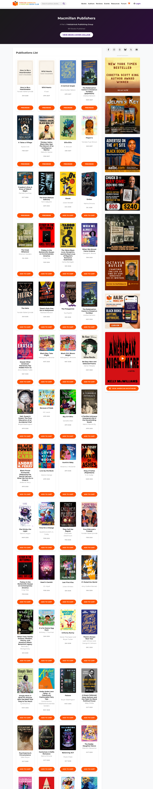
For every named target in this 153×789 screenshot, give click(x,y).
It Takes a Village (25, 142)
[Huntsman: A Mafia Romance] (47, 737)
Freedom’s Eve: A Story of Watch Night (25, 189)
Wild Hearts (46, 87)
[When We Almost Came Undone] (89, 235)
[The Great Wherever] (25, 235)
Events (107, 4)
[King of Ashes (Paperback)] (89, 456)
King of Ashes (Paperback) (89, 472)
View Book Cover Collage (76, 35)
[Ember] (89, 185)
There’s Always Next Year (89, 638)
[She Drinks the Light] (25, 515)
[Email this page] (136, 49)
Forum (123, 4)
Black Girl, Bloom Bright (68, 354)
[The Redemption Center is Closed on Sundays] (89, 295)
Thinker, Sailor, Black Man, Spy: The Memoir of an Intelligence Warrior (47, 146)
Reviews (99, 4)
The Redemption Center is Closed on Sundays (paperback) (89, 91)
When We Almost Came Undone (89, 250)
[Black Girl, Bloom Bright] (68, 343)
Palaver (68, 695)
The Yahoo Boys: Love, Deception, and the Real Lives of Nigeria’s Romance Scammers (68, 255)
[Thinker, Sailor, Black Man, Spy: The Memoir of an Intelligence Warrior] (47, 128)
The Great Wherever (25, 251)
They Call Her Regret (68, 530)
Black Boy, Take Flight (46, 354)
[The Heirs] (25, 294)
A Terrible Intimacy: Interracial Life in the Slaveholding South (89, 419)
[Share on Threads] (120, 49)
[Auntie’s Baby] (68, 452)
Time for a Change (46, 528)
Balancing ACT (68, 753)
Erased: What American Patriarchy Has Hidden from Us (25, 365)
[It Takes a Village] (25, 128)
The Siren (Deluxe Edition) (47, 198)
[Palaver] (68, 681)
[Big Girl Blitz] (68, 402)
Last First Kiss (68, 582)
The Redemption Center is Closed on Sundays (89, 311)
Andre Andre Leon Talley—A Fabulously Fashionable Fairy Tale (46, 695)
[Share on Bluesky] (125, 49)
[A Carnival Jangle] (68, 72)
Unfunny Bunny (68, 633)
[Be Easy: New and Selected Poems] (89, 347)
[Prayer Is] (89, 125)
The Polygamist (68, 309)
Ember (89, 199)
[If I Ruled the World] (89, 568)
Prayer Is (89, 138)
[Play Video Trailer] (122, 358)
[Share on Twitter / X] (131, 49)
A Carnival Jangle (68, 86)
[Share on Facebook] (108, 49)
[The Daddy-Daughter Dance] (89, 734)
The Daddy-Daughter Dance (89, 745)
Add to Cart (68, 215)
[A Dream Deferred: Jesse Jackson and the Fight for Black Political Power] (89, 681)
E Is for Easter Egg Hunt (46, 629)
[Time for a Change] (47, 514)
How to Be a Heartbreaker (25, 88)
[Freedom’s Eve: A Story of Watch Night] (25, 179)
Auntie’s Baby (67, 462)
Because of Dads (46, 408)
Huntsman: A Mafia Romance (46, 753)
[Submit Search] (63, 4)
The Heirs (25, 308)
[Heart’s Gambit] (47, 568)
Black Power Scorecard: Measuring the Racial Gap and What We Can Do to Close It (25, 475)
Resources (115, 4)
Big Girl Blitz (68, 417)
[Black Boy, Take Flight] (47, 343)
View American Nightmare (124, 388)
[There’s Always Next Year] (89, 622)
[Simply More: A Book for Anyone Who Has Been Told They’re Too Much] (25, 681)
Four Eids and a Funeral (89, 530)
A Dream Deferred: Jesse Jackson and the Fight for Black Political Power (89, 698)
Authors (91, 4)
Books (83, 4)
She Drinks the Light (25, 530)
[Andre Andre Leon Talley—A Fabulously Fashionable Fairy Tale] (47, 679)
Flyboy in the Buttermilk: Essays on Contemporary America (46, 253)
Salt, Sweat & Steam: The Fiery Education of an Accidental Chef (25, 419)
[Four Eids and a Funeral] (89, 515)
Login (138, 4)
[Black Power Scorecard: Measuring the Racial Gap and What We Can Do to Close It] (25, 456)
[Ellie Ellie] (68, 128)
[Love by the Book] (47, 456)
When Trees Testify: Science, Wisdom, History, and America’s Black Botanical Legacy (25, 640)
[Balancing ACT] (68, 738)
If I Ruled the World (89, 582)
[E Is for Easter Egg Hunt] (47, 618)
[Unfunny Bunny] (68, 620)
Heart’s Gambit (46, 582)
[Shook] (68, 184)
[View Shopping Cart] (129, 3)
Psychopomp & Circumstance (25, 754)
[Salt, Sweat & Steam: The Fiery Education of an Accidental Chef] (25, 402)
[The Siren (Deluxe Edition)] (47, 184)
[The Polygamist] (68, 294)
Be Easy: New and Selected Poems (89, 362)
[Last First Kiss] (68, 568)
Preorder (25, 108)
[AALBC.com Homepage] (25, 3)
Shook (68, 198)
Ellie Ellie (68, 142)
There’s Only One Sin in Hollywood (46, 309)
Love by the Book (47, 471)
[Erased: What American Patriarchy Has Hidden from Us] (25, 347)
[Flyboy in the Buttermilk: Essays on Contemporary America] (47, 236)
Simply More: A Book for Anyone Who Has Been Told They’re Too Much (25, 698)
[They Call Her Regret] (68, 515)
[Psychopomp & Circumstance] (25, 738)
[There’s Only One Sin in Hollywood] (47, 294)
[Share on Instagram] (114, 49)
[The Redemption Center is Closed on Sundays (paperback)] (89, 73)
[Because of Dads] (47, 398)
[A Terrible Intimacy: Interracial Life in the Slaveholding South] (89, 402)
